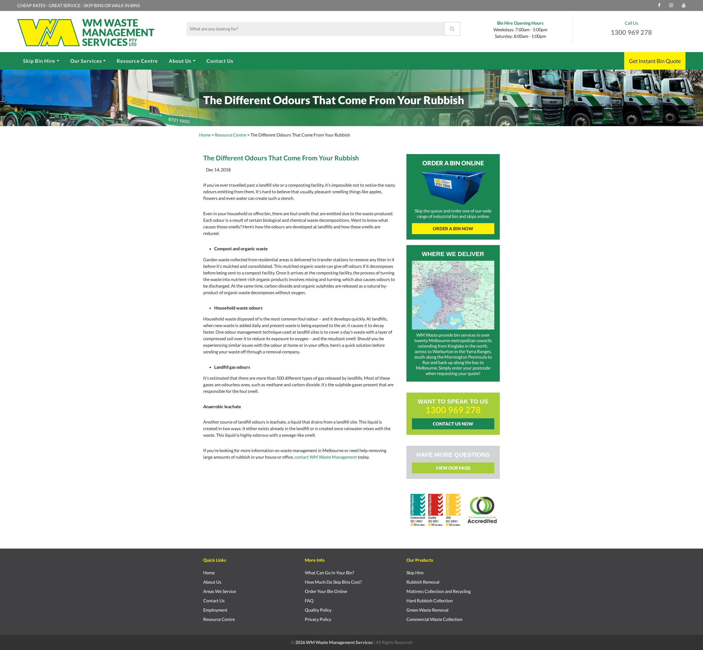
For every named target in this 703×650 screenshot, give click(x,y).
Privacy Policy (318, 619)
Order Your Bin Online (326, 591)
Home (205, 134)
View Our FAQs (453, 467)
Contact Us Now (453, 423)
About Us (180, 61)
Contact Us (220, 61)
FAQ (309, 600)
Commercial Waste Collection (434, 619)
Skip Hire (414, 572)
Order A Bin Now (453, 228)
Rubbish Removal (422, 581)
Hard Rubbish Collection (429, 600)
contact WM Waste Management (325, 456)
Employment (215, 609)
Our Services (86, 61)
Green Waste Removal (427, 609)
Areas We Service (219, 591)
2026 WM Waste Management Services (334, 642)
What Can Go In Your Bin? (329, 572)
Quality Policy (318, 609)
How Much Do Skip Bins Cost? (333, 581)
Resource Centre (137, 61)
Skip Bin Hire (39, 61)
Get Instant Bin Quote (655, 61)
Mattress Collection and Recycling (438, 591)
